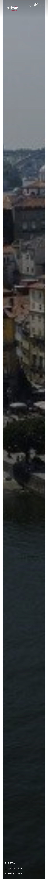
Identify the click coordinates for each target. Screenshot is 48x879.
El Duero (10, 863)
